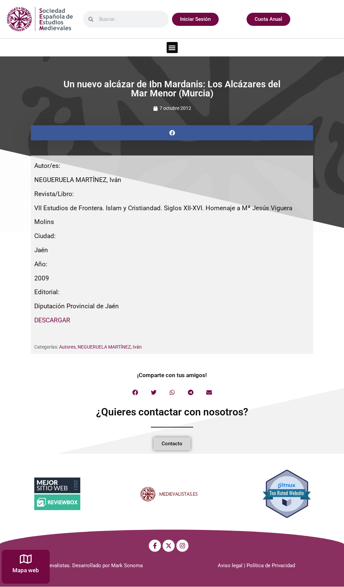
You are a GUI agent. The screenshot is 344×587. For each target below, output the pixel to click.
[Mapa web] (26, 559)
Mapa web (25, 570)
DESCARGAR (52, 320)
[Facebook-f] (155, 546)
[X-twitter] (169, 546)
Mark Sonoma (127, 565)
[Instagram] (182, 546)
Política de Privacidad (271, 565)
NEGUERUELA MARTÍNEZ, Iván (110, 347)
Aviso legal (230, 565)
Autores (67, 347)
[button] (172, 47)
